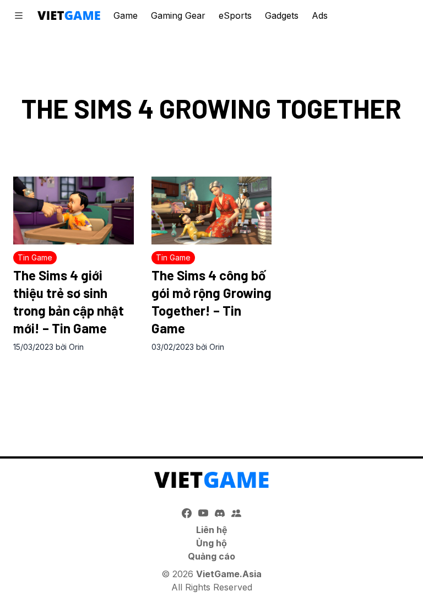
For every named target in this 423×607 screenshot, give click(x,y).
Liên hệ (211, 529)
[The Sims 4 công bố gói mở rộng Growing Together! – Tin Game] (211, 210)
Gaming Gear (178, 15)
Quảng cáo (211, 556)
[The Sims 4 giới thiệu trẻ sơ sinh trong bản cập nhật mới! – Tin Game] (73, 210)
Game (125, 15)
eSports (235, 15)
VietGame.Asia (229, 573)
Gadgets (282, 15)
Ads (320, 15)
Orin (76, 347)
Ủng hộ (211, 543)
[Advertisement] (211, 393)
